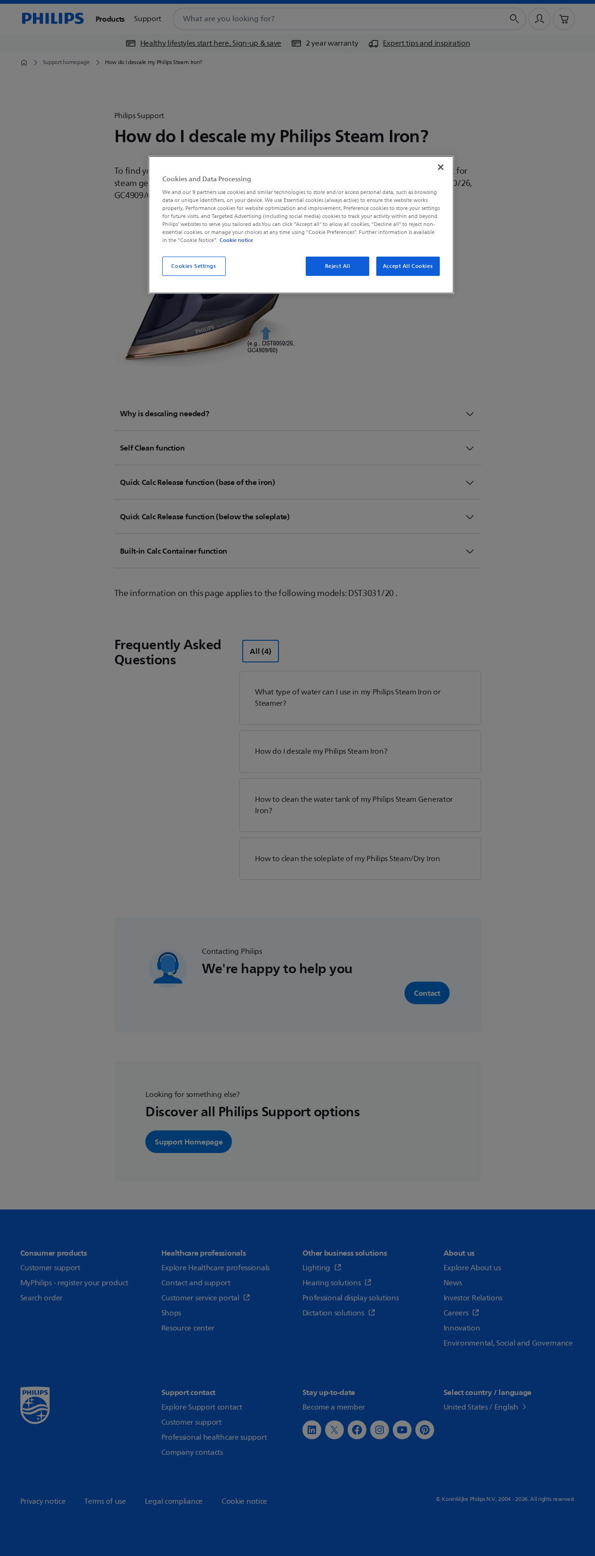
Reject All (337, 266)
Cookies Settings (193, 266)
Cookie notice (236, 240)
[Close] (440, 167)
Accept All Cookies (408, 266)
